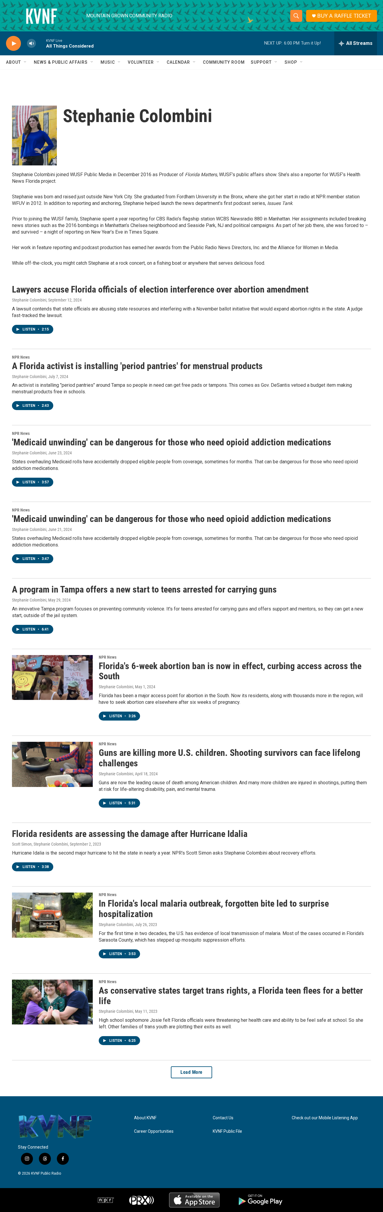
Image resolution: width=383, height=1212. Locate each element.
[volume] (31, 43)
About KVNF (145, 1118)
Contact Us (223, 1118)
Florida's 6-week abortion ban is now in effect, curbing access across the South (230, 671)
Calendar (178, 62)
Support (261, 62)
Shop (291, 62)
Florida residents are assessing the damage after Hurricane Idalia (129, 834)
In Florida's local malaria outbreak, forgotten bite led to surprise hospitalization (214, 908)
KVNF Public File (227, 1131)
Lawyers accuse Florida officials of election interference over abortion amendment (160, 289)
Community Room (224, 62)
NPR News (21, 357)
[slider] (41, 43)
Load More (191, 1072)
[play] (13, 43)
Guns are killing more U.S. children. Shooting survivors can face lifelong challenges (229, 757)
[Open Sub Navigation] (25, 62)
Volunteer (141, 62)
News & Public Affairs (61, 62)
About (13, 62)
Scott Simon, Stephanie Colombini (40, 844)
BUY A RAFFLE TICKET (344, 16)
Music (108, 62)
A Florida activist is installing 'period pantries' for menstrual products (137, 366)
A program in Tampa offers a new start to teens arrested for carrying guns (144, 589)
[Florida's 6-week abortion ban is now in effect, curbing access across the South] (52, 677)
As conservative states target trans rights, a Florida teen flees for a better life (231, 995)
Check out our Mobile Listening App (325, 1118)
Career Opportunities (154, 1131)
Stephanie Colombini (29, 300)
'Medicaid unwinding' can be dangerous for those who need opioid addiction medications (171, 442)
